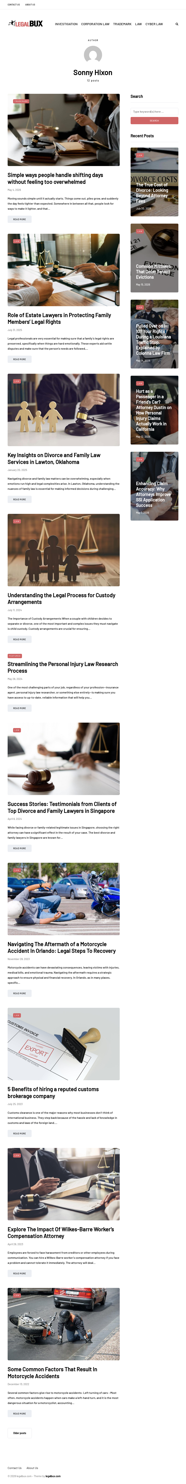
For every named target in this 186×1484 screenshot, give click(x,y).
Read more (19, 219)
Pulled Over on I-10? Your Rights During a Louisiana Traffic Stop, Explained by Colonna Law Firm (153, 339)
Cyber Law (154, 24)
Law (138, 24)
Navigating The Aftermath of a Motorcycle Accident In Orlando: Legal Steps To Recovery (62, 947)
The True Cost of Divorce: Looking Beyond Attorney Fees (152, 193)
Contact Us (14, 4)
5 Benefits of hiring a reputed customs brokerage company (53, 1092)
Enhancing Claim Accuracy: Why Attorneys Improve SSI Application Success (153, 494)
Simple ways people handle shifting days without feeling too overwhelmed (55, 178)
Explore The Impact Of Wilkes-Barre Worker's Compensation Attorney (61, 1232)
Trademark (122, 24)
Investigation (66, 24)
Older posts (19, 1433)
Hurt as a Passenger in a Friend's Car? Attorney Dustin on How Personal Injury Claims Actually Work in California (154, 410)
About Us (30, 4)
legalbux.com (53, 1476)
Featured (15, 656)
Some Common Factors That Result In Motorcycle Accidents (52, 1372)
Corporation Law (95, 24)
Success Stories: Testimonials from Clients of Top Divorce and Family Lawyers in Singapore (62, 807)
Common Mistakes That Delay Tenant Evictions (153, 271)
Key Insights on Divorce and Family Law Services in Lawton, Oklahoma (54, 458)
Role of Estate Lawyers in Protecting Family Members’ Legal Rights (59, 318)
